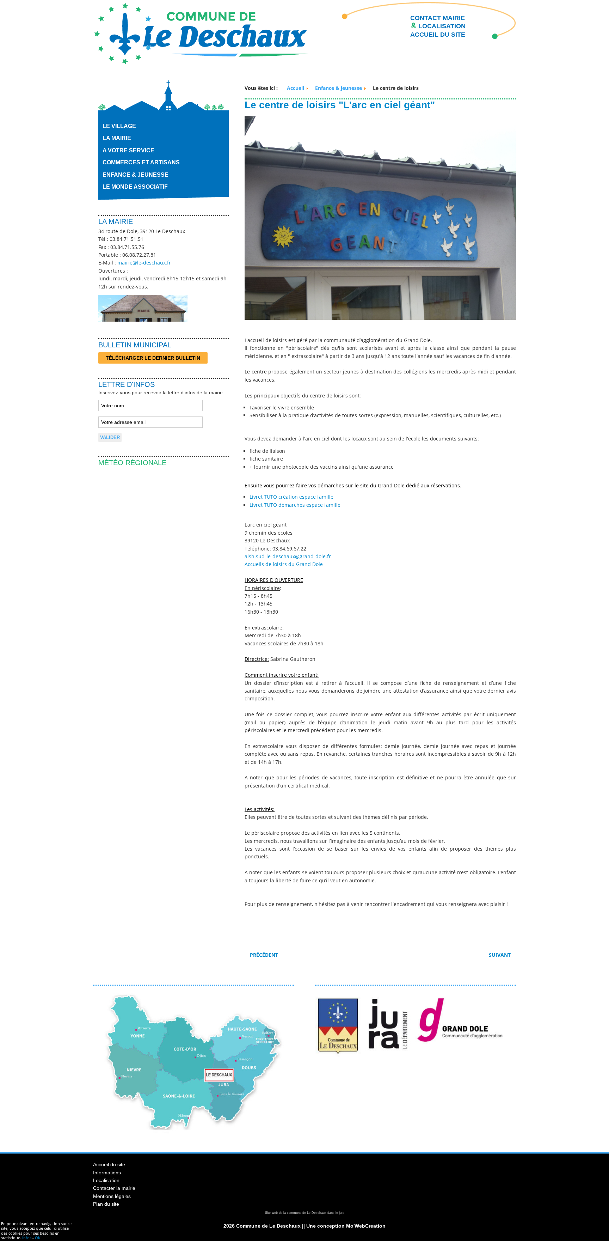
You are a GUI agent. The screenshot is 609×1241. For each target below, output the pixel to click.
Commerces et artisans (141, 162)
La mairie (117, 138)
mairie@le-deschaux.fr (144, 262)
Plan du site (106, 1204)
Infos (26, 1237)
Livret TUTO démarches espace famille (295, 504)
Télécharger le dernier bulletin (153, 358)
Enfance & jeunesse (135, 175)
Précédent (264, 954)
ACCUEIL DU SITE (437, 34)
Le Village (119, 126)
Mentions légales (112, 1196)
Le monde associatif (135, 187)
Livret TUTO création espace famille (291, 496)
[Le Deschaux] (201, 33)
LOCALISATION (441, 26)
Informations (107, 1172)
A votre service (128, 150)
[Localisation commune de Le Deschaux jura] (193, 1131)
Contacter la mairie (114, 1188)
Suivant (500, 954)
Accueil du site (109, 1164)
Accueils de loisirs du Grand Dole (284, 564)
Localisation (106, 1180)
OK (38, 1237)
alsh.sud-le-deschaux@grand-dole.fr (288, 556)
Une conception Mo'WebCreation (346, 1226)
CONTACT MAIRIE (437, 18)
